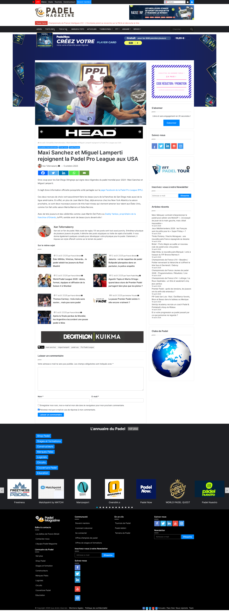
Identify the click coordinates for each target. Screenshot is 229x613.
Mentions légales (76, 608)
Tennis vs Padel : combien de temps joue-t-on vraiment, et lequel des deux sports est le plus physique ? (93, 23)
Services (136, 29)
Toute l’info (50, 29)
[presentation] (2, 490)
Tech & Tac (63, 29)
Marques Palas (42, 575)
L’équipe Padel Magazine (46, 544)
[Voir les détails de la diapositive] (90, 132)
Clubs (50, 2)
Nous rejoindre (182, 608)
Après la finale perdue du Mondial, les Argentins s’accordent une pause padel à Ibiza (70, 319)
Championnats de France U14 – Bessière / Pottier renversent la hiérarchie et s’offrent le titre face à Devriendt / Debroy (171, 262)
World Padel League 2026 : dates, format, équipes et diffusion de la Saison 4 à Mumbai (69, 282)
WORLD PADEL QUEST (146, 502)
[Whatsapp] (74, 173)
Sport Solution (209, 502)
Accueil (39, 29)
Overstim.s (83, 502)
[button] (97, 507)
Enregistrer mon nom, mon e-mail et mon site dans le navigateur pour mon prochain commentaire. (82, 405)
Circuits (39, 585)
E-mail (95, 396)
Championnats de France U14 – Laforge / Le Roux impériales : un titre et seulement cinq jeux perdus (171, 281)
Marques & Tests (77, 29)
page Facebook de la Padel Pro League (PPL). (122, 190)
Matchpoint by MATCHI (19, 502)
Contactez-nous (42, 539)
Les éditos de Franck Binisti (47, 534)
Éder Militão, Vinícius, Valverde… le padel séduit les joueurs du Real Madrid (70, 262)
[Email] (84, 173)
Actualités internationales (55, 143)
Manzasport (51, 502)
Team (191, 608)
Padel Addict (120, 528)
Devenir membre (84, 2)
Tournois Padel (105, 29)
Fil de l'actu (63, 147)
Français (170, 2)
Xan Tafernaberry (50, 166)
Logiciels (39, 580)
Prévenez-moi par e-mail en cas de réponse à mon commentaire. (67, 410)
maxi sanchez (51, 347)
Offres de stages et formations (88, 543)
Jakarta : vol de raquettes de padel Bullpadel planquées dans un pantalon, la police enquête (125, 262)
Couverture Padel (43, 590)
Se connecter (81, 533)
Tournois (58, 2)
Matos (44, 2)
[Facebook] (43, 173)
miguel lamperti (63, 347)
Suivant (140, 132)
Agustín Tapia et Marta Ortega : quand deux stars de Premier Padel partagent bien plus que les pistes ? (126, 282)
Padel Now (114, 502)
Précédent (42, 132)
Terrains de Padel (122, 533)
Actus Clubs (91, 29)
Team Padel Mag (132, 276)
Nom (40, 396)
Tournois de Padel (123, 523)
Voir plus (39, 556)
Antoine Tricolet (131, 295)
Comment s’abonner (84, 528)
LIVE (38, 2)
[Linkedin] (64, 173)
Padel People (74, 147)
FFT (116, 29)
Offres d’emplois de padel (86, 538)
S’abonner (171, 123)
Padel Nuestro (178, 502)
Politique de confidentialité (96, 608)
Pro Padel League (87, 347)
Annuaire (125, 29)
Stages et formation (44, 566)
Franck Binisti (76, 256)
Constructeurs (69, 2)
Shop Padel (40, 561)
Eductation (40, 595)
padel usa (75, 347)
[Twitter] (53, 173)
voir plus (133, 428)
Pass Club (171, 608)
